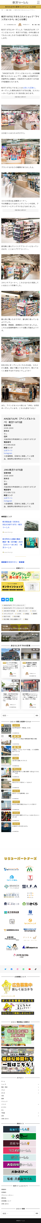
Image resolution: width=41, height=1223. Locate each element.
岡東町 (35, 614)
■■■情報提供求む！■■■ (12, 562)
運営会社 (3, 1198)
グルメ (3, 1090)
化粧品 (27, 614)
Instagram (8, 453)
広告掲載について (6, 1201)
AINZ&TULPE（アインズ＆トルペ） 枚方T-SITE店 (18, 608)
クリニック (4, 1101)
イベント (3, 1104)
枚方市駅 (17, 616)
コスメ (34, 611)
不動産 (3, 1113)
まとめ (3, 1093)
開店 (26, 619)
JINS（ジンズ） (23, 611)
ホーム (3, 1081)
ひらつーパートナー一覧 (8, 996)
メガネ (19, 614)
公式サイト (8, 450)
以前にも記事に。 (30, 87)
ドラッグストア (8, 614)
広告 (2, 1116)
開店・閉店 (37, 24)
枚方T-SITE (6, 616)
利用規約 (3, 1192)
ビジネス (3, 1107)
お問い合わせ (5, 1118)
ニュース (3, 1084)
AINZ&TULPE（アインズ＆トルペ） (14, 605)
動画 (2, 1098)
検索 (37, 715)
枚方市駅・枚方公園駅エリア (12, 619)
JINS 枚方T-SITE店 (9, 611)
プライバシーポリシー (7, 1195)
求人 (2, 1110)
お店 (2, 1095)
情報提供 (3, 1189)
